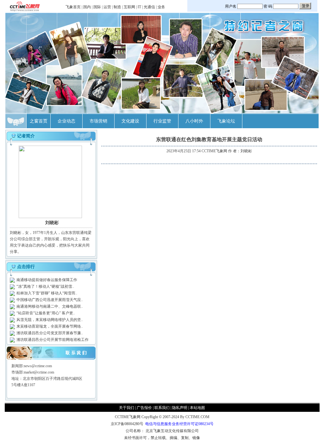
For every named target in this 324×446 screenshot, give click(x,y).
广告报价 (144, 407)
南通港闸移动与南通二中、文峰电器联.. (49, 306)
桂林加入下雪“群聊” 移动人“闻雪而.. (46, 293)
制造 (117, 7)
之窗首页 (38, 121)
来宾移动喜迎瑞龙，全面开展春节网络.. (49, 326)
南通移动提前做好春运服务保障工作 (46, 280)
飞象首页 (73, 7)
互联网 (129, 7)
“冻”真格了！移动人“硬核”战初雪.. (45, 286)
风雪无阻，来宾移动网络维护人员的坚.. (49, 319)
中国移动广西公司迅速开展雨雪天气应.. (49, 300)
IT (139, 7)
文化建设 (130, 121)
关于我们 (126, 407)
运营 (107, 7)
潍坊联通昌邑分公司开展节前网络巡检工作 (52, 339)
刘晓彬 (246, 151)
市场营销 (98, 121)
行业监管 (162, 121)
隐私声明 (179, 407)
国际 (97, 7)
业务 (161, 7)
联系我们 (162, 407)
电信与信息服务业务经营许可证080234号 (179, 424)
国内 (87, 7)
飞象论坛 (226, 121)
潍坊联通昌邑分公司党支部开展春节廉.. (49, 333)
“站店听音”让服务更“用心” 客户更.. (45, 313)
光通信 (149, 7)
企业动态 (66, 121)
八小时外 (194, 121)
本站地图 (197, 407)
